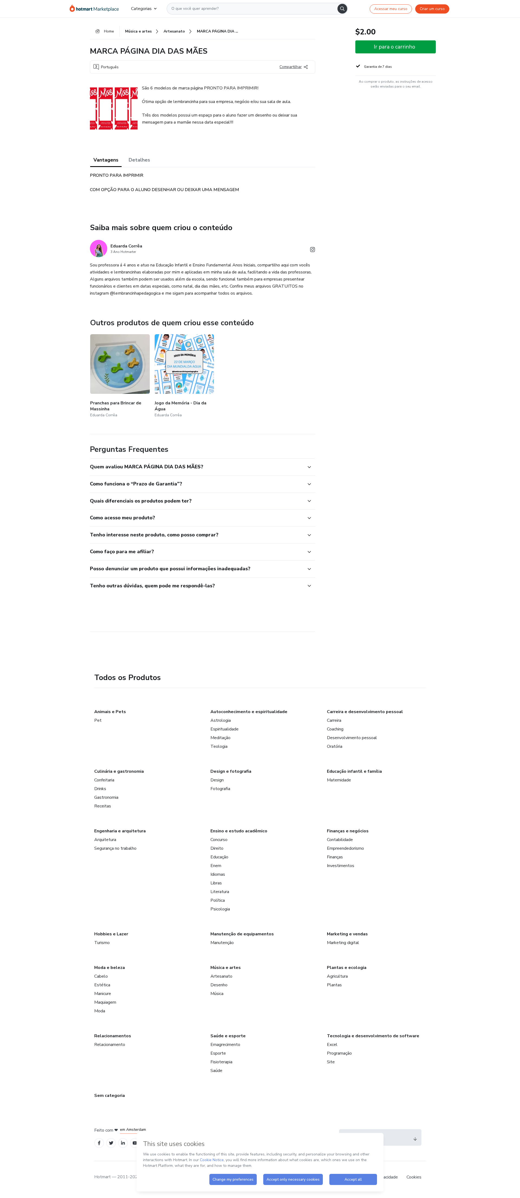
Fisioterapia (221, 1062)
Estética (102, 985)
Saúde (216, 1071)
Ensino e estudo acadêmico (238, 831)
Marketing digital (343, 943)
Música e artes (225, 968)
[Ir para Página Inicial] (96, 8)
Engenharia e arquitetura (120, 831)
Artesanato (221, 976)
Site (331, 1062)
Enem (215, 866)
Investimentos (340, 866)
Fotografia (220, 789)
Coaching (335, 729)
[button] (196, 467)
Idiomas (217, 874)
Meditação (220, 738)
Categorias (141, 9)
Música (216, 994)
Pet (98, 720)
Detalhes (139, 160)
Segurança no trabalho (115, 848)
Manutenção (222, 943)
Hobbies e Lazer (111, 934)
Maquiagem (105, 1002)
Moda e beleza (109, 968)
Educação (219, 857)
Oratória (334, 746)
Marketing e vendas (347, 934)
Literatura (219, 892)
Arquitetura (105, 840)
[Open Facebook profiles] (99, 1143)
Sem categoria (109, 1096)
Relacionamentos (112, 1036)
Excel (332, 1045)
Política (217, 900)
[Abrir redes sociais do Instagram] (312, 250)
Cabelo (101, 976)
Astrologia (220, 720)
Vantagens (105, 160)
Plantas (334, 985)
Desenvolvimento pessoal (352, 738)
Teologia (218, 746)
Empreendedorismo (345, 848)
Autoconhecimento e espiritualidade (248, 712)
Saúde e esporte (228, 1036)
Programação (339, 1053)
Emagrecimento (225, 1045)
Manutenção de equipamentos (242, 934)
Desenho (218, 985)
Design (217, 780)
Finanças (335, 857)
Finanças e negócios (348, 831)
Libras (216, 883)
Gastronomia (106, 797)
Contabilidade (340, 840)
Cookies (414, 1177)
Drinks (100, 789)
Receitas (102, 806)
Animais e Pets (110, 712)
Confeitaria (104, 780)
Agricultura (337, 976)
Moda (99, 1011)
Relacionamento (109, 1045)
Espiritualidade (224, 729)
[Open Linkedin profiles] (123, 1143)
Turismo (102, 943)
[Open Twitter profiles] (111, 1143)
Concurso (218, 840)
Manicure (102, 994)
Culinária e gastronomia (119, 771)
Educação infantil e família (354, 771)
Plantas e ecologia (346, 968)
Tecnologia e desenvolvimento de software (373, 1036)
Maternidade (339, 780)
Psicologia (220, 909)
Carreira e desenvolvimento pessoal (365, 712)
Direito (216, 848)
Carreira (334, 720)
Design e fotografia (230, 771)
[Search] (342, 9)
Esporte (218, 1053)
